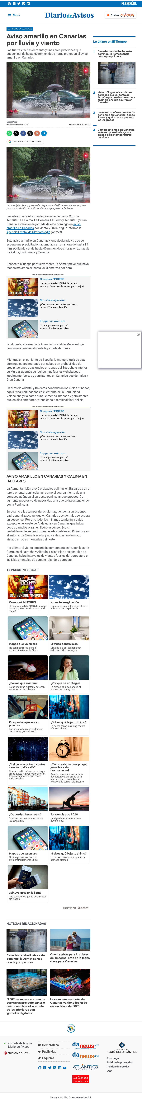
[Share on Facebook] (23, 133)
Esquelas (48, 1058)
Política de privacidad (120, 1063)
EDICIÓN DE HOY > (19, 1053)
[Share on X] (16, 133)
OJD (109, 1071)
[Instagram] (23, 3)
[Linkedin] (28, 3)
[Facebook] (14, 3)
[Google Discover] (9, 3)
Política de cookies (118, 1067)
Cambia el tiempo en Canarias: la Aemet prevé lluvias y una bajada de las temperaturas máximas (116, 134)
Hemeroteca (50, 1045)
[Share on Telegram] (44, 133)
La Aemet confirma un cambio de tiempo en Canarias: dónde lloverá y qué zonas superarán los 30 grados (116, 116)
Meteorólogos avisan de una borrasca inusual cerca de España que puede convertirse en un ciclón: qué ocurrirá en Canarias (116, 97)
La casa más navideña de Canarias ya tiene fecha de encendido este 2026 (68, 1003)
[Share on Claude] (37, 133)
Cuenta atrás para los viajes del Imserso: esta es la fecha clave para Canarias (70, 958)
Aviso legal (113, 1059)
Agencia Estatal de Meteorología (28, 232)
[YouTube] (64, 1067)
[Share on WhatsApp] (9, 133)
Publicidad (49, 1051)
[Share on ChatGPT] (30, 133)
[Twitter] (18, 3)
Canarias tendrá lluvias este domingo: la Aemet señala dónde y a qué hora (26, 959)
